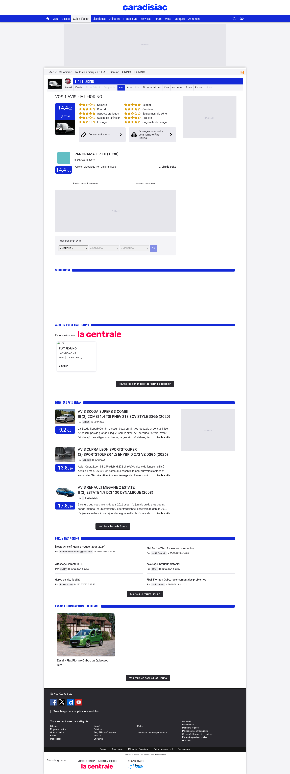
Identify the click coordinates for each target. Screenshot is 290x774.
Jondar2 (87, 460)
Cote (166, 87)
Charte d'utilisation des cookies (197, 734)
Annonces (194, 18)
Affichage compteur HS (69, 564)
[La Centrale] (97, 769)
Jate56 (86, 422)
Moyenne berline (58, 729)
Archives (186, 721)
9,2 (65, 430)
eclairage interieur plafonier (163, 564)
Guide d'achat (81, 18)
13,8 (65, 468)
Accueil (68, 87)
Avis (121, 87)
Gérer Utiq (187, 740)
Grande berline (57, 732)
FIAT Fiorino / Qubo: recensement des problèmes (176, 579)
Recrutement (184, 749)
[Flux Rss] (243, 72)
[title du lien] (63, 164)
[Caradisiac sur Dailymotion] (71, 702)
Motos (140, 726)
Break (53, 735)
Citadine (54, 726)
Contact (103, 749)
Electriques (99, 18)
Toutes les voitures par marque (152, 732)
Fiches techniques (152, 87)
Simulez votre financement (85, 183)
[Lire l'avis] (65, 424)
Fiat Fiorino (84, 81)
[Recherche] (234, 18)
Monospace (55, 739)
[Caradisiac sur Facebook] (54, 702)
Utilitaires (114, 18)
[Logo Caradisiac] (145, 13)
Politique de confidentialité (195, 731)
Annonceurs (118, 749)
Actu (56, 18)
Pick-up (97, 735)
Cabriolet (98, 729)
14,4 (63, 170)
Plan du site (188, 724)
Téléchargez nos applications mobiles (76, 711)
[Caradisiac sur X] (62, 702)
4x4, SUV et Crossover (105, 732)
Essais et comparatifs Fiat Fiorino (77, 606)
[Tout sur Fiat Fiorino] (55, 88)
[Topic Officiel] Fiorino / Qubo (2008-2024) (80, 546)
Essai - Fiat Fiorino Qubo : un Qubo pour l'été (83, 663)
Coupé (97, 726)
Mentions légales (190, 727)
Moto (168, 18)
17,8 (65, 506)
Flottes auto (130, 18)
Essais (66, 18)
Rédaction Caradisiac (138, 749)
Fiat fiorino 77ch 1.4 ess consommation (170, 548)
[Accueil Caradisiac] (48, 18)
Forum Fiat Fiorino (67, 538)
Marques (180, 18)
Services (146, 18)
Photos (198, 87)
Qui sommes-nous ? (163, 749)
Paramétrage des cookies (194, 737)
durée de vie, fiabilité (67, 579)
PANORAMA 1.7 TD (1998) (96, 154)
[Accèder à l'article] (86, 634)
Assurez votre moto (145, 183)
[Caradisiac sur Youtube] (78, 702)
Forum (158, 18)
